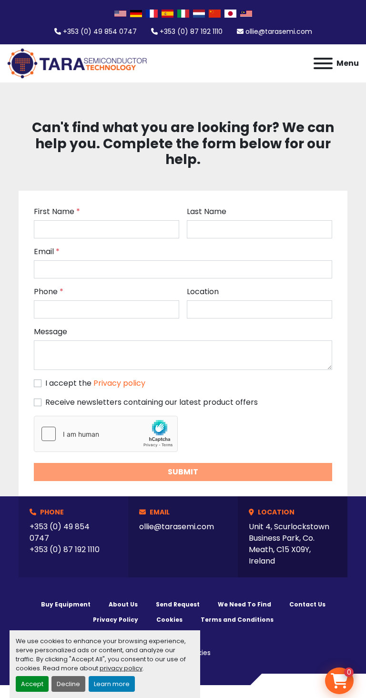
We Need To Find (244, 604)
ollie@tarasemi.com (278, 31)
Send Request (178, 604)
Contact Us (307, 604)
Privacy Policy (115, 620)
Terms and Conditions (237, 620)
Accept (32, 684)
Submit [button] (183, 471)
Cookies (169, 620)
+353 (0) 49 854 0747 (100, 31)
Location (203, 291)
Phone (48, 291)
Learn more (112, 684)
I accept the (95, 383)
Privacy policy (119, 383)
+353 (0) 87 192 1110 (191, 31)
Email (47, 251)
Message (50, 331)
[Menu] (323, 63)
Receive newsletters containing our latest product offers (151, 402)
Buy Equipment (66, 604)
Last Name (206, 211)
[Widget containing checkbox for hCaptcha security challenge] (106, 434)
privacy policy (121, 668)
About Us (123, 604)
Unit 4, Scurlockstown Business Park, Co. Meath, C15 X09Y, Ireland (289, 543)
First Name (57, 211)
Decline (68, 684)
